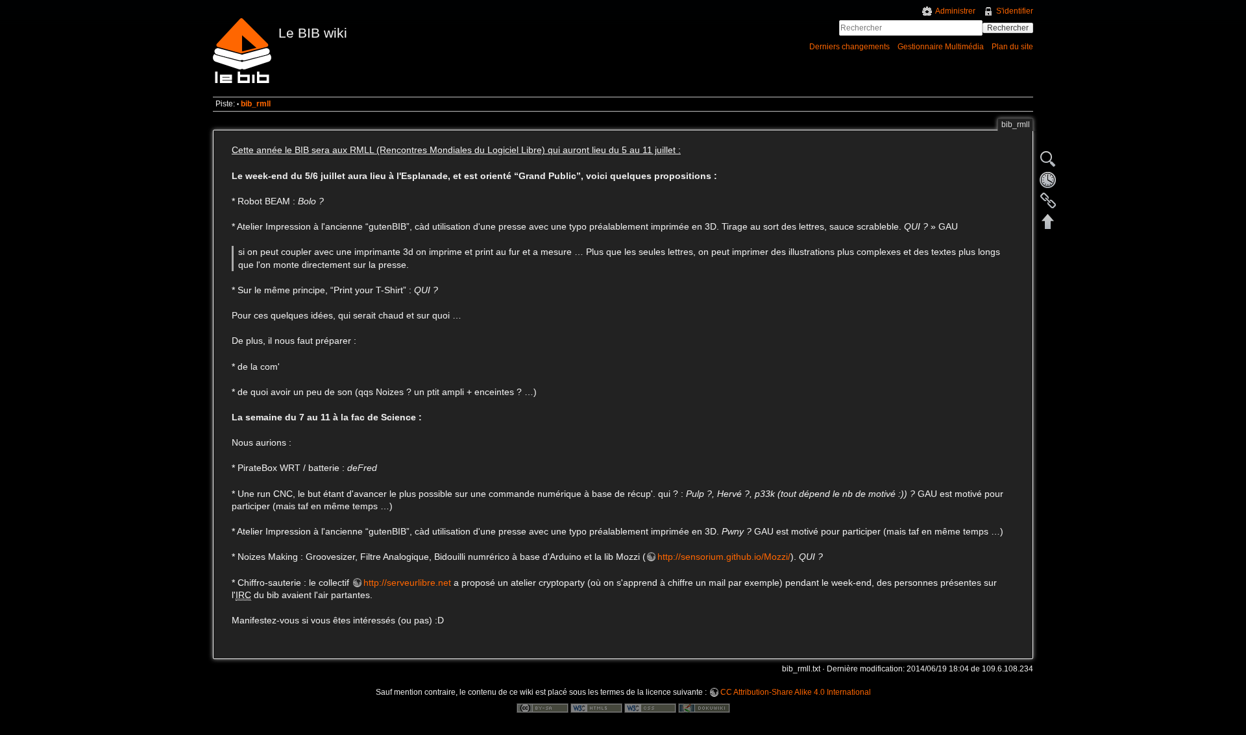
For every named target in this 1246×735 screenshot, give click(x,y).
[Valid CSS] (650, 707)
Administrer (955, 11)
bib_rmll (256, 103)
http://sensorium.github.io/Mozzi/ (723, 556)
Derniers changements (849, 46)
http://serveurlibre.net (407, 582)
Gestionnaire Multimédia (941, 46)
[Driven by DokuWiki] (704, 707)
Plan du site (1012, 46)
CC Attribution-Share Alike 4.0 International (795, 692)
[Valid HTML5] (596, 707)
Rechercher (1008, 27)
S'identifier (1014, 11)
